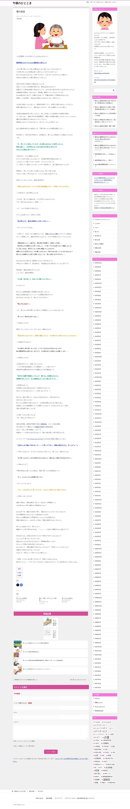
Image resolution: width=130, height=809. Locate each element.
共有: (19, 572)
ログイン (97, 698)
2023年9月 (98, 267)
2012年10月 (98, 422)
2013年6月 (98, 389)
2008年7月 (98, 618)
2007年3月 (98, 683)
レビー (97, 737)
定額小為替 (98, 752)
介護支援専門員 (107, 740)
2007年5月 (98, 675)
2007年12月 (98, 646)
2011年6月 (98, 475)
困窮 (113, 746)
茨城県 (97, 779)
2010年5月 (98, 528)
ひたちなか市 (107, 722)
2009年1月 (98, 593)
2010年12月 (98, 499)
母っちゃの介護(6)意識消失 (55, 623)
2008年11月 (98, 602)
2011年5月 (98, 479)
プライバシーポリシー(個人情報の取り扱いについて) (79, 798)
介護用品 (97, 743)
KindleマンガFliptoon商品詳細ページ (104, 208)
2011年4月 (98, 483)
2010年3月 (98, 536)
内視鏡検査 (106, 746)
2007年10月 (98, 655)
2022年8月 (98, 291)
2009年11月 (98, 552)
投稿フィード (98, 702)
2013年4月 (98, 397)
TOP (20, 791)
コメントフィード (100, 706)
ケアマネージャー (101, 725)
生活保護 (109, 767)
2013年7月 (98, 385)
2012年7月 (98, 434)
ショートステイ (101, 728)
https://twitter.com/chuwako (101, 73)
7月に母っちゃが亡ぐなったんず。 (78, 679)
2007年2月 (98, 687)
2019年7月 (98, 340)
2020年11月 (98, 307)
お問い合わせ (39, 798)
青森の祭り (98, 252)
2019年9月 (98, 332)
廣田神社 (44, 424)
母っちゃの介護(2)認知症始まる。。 (32, 651)
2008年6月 (98, 622)
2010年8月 (98, 516)
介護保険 (97, 740)
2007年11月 (98, 650)
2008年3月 (98, 634)
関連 (19, 575)
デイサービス (101, 731)
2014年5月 (98, 365)
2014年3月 (98, 369)
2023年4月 (98, 279)
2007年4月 (98, 679)
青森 (96, 782)
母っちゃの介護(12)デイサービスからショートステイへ (36, 669)
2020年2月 (98, 324)
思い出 (97, 231)
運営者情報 (49, 798)
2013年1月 (98, 410)
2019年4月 (98, 352)
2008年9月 (98, 610)
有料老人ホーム (99, 764)
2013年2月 (98, 405)
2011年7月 (98, 471)
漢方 (101, 767)
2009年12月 (98, 548)
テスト (112, 728)
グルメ (97, 227)
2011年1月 (98, 495)
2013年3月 (98, 401)
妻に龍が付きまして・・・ (101, 182)
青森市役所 (112, 782)
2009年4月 (98, 581)
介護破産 (106, 743)
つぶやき (97, 223)
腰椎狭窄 (97, 776)
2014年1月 (98, 373)
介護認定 (97, 746)
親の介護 (19, 18)
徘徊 (109, 755)
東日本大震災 (111, 764)
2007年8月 (98, 663)
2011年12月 (98, 450)
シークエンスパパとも (35, 439)
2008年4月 (98, 630)
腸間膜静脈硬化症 (108, 776)
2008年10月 (98, 606)
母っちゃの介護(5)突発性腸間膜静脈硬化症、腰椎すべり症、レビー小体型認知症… (43, 660)
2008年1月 (98, 642)
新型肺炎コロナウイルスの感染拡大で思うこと (26, 679)
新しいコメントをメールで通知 (24, 741)
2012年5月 (98, 438)
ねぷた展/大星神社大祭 (101, 164)
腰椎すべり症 (108, 773)
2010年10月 (98, 508)
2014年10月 (98, 356)
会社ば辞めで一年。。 (101, 154)
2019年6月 (98, 344)
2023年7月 (98, 275)
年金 (114, 752)
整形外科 (97, 761)
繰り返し (98, 773)
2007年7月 (98, 667)
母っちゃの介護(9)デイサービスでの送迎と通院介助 (36, 643)
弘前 (103, 755)
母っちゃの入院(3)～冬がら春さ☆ (55, 634)
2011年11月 (98, 454)
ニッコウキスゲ (99, 734)
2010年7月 (98, 520)
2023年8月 (98, 271)
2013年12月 (98, 377)
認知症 (106, 779)
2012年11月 (98, 418)
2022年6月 (98, 295)
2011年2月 (98, 491)
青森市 (104, 782)
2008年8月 (98, 614)
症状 (97, 770)
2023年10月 (98, 263)
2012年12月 (98, 414)
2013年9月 (98, 381)
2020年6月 (98, 316)
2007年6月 (98, 671)
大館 (106, 749)
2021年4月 (98, 303)
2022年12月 (98, 283)
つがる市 (97, 722)
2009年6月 (98, 573)
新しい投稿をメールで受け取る (24, 746)
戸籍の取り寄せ (109, 758)
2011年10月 (98, 459)
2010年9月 (98, 512)
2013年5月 (98, 393)
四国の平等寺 (39, 427)
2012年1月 (98, 446)
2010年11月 (98, 504)
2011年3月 (98, 487)
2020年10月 (98, 312)
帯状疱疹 (107, 752)
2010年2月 (98, 540)
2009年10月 (98, 557)
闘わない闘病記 (99, 244)
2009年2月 (98, 589)
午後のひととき (22, 3)
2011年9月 (98, 463)
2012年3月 (98, 442)
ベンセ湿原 (110, 734)
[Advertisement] (29, 619)
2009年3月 (98, 585)
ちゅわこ (111, 154)
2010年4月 (98, 532)
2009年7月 (98, 569)
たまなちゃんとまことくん (102, 219)
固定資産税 (98, 749)
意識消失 (98, 758)
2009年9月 (98, 561)
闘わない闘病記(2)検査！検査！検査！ (105, 126)
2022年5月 (98, 299)
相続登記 (105, 770)
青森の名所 (98, 248)
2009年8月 (98, 565)
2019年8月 (98, 336)
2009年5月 (98, 577)
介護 (106, 737)
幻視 (96, 755)
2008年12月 (98, 597)
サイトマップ (58, 798)
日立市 (105, 761)
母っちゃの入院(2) (21, 598)
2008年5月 (98, 626)
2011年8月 (98, 467)
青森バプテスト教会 (51, 234)
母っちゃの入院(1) (67, 598)
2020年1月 (98, 328)
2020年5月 (98, 320)
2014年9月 (98, 361)
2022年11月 (98, 287)
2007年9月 (98, 659)
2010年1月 (98, 544)
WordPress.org (99, 710)
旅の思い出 (98, 235)
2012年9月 (98, 426)
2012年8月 (98, 430)
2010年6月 (98, 524)
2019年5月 (98, 348)
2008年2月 (98, 638)
